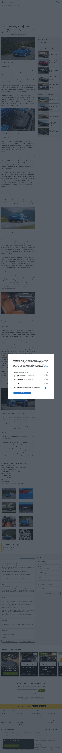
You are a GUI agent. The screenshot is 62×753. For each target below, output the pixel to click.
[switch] (46, 375)
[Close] (52, 356)
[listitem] (31, 372)
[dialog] (31, 376)
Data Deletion (24, 396)
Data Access (31, 396)
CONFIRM (22, 392)
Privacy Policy (38, 396)
